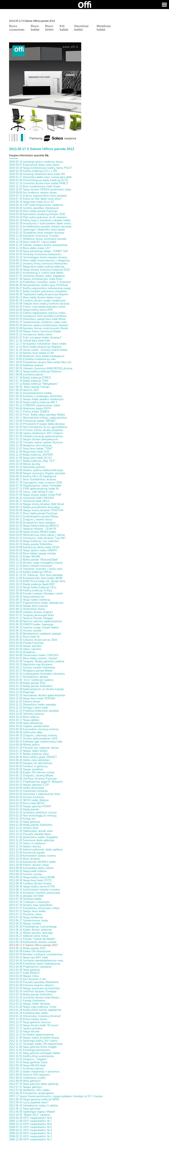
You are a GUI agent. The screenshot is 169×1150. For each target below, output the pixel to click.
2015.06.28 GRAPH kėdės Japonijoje (31, 624)
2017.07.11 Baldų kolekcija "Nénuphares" (33, 383)
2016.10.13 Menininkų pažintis (27, 467)
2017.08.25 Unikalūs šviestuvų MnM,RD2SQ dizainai (40, 368)
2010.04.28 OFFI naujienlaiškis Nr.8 (30, 1117)
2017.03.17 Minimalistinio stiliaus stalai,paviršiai (38, 417)
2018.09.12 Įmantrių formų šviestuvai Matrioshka (38, 263)
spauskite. (41, 155)
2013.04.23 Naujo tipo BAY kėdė (28, 957)
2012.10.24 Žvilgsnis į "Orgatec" (28, 1059)
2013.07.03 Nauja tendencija (26, 917)
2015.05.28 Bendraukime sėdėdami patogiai (35, 633)
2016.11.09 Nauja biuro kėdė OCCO (30, 457)
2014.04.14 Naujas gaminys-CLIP (29, 784)
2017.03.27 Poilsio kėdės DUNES (29, 411)
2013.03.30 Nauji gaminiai (24, 969)
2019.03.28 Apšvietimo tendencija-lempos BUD (37, 214)
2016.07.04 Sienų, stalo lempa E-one (31, 491)
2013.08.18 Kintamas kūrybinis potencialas (34, 892)
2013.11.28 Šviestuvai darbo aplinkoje (31, 840)
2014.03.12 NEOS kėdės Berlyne (29, 800)
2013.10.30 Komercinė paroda (27, 852)
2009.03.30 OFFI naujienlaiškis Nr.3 (30, 1133)
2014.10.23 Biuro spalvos (24, 716)
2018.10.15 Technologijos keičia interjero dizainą (38, 257)
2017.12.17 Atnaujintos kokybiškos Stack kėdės (38, 343)
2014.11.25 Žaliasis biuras (24, 701)
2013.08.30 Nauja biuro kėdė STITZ (30, 880)
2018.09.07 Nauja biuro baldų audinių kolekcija (36, 266)
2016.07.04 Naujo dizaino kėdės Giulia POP (35, 494)
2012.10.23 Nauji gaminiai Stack (28, 1062)
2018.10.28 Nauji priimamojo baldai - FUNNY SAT (38, 251)
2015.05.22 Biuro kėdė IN (24, 636)
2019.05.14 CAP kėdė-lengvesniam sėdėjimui (36, 204)
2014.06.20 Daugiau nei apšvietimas (30, 763)
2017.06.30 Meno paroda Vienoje (29, 386)
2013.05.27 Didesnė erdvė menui (28, 935)
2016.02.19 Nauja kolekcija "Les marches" (34, 541)
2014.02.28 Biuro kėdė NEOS (26, 803)
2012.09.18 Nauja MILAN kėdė (27, 1065)
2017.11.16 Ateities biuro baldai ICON (31, 352)
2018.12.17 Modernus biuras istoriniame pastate (37, 238)
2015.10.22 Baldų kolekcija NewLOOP (32, 584)
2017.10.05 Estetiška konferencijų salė (32, 359)
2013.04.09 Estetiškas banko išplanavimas (34, 963)
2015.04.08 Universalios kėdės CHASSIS (34, 655)
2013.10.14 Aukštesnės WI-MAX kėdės (32, 861)
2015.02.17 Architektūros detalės (28, 676)
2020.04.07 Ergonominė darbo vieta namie (34, 164)
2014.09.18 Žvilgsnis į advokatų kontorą (33, 735)
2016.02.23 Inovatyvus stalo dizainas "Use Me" (37, 538)
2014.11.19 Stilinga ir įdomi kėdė (28, 707)
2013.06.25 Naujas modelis (25, 923)
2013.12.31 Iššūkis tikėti (23, 827)
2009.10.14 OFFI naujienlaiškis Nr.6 (30, 1124)
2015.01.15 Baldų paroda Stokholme (30, 686)
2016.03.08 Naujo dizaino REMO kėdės (32, 531)
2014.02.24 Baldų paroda (24, 809)
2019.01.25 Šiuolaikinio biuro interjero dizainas (36, 232)
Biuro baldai (35, 27)
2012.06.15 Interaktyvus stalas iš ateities (33, 1105)
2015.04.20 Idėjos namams (25, 649)
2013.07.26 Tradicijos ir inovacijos (29, 901)
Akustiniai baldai (81, 27)
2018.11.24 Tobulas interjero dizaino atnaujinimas (38, 245)
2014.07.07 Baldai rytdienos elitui (29, 753)
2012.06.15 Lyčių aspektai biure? (28, 1102)
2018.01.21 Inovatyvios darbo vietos (30, 334)
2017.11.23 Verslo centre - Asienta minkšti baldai (38, 349)
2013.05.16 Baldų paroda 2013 (27, 948)
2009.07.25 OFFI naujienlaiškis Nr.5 (30, 1127)
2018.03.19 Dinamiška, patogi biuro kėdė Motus (37, 319)
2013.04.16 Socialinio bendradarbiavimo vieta (36, 960)
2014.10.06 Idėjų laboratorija (26, 723)
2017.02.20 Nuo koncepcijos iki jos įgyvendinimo (38, 426)
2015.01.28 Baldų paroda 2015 (27, 682)
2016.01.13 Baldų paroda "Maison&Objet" (34, 559)
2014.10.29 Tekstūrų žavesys (26, 713)
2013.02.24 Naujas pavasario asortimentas (34, 988)
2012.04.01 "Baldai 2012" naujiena (29, 1114)
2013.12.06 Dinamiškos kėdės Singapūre (33, 837)
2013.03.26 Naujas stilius (24, 975)
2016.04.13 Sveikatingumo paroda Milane (33, 516)
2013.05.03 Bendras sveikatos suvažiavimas (36, 954)
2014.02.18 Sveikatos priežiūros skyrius (33, 812)
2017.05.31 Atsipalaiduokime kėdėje (30, 393)
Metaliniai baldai (103, 27)
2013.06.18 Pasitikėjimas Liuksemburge (33, 926)
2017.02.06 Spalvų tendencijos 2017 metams (36, 433)
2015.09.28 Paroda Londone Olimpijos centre (36, 593)
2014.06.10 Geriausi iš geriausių (28, 766)
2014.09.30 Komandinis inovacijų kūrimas (34, 729)
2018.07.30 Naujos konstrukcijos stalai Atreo (35, 278)
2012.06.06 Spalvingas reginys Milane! (32, 1111)
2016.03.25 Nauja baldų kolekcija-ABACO (34, 525)
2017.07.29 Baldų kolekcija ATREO (30, 377)
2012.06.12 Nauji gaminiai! (25, 1108)
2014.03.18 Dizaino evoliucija (26, 797)
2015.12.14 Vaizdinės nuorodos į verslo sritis (35, 568)
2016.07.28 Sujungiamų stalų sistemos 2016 (35, 482)
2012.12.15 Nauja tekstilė (24, 1031)
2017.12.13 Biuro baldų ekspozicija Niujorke (35, 346)
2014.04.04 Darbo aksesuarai (26, 787)
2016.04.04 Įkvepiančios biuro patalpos (32, 522)
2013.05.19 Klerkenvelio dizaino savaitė (32, 942)
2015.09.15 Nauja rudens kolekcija (29, 599)
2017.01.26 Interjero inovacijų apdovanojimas (36, 436)
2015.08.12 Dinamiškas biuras (27, 608)
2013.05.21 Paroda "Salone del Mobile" (32, 938)
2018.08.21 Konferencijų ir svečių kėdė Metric (36, 272)
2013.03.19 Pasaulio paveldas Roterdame (34, 982)
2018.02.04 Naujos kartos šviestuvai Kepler (35, 331)
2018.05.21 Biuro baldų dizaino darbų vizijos (35, 297)
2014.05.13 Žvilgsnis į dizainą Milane (31, 775)
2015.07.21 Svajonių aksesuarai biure (31, 615)
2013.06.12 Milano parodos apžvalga (31, 932)
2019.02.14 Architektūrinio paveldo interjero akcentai (40, 226)
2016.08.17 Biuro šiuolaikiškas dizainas (32, 479)
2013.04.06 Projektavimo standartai (30, 966)
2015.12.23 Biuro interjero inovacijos (30, 565)
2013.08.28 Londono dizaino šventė (30, 883)
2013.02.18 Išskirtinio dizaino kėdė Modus (34, 997)
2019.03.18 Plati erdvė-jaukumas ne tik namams (38, 217)
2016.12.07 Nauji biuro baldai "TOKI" (31, 448)
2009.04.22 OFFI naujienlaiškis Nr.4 (30, 1130)
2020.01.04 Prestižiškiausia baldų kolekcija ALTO (38, 180)
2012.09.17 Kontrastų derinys (26, 1068)
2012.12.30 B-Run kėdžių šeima (28, 1019)
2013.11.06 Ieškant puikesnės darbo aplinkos (36, 849)
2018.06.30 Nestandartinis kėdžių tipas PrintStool (38, 285)
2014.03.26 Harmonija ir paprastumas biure (34, 794)
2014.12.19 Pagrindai (21, 692)
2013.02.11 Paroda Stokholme (27, 1000)
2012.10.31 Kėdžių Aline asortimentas (31, 1056)
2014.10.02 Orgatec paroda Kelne (29, 726)
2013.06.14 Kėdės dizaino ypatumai (30, 929)
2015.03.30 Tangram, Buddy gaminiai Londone (36, 661)
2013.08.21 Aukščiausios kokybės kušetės (34, 889)
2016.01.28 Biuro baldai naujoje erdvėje (32, 553)
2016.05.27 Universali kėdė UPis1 (29, 501)
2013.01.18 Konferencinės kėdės (28, 1013)
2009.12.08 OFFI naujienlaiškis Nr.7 (30, 1120)
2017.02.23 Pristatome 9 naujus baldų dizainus (37, 423)
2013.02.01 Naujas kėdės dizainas (29, 1003)
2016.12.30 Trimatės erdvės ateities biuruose (36, 442)
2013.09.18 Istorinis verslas (25, 874)
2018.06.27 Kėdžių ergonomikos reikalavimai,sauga (39, 288)
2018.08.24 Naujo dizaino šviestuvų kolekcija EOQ (39, 269)
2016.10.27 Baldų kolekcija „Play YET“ (32, 460)
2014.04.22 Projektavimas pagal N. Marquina (36, 781)
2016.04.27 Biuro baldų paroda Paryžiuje (33, 513)
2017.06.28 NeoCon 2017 (24, 389)
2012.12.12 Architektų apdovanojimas (31, 1034)
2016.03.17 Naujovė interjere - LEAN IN (32, 528)
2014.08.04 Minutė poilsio (24, 744)
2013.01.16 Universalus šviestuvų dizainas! (35, 1016)
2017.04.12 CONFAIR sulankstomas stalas (34, 405)
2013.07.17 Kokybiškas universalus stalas (34, 908)
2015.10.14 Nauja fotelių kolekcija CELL (33, 587)
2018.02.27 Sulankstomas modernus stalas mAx (38, 322)
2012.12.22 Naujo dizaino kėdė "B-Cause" (34, 1025)
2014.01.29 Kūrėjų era (22, 818)
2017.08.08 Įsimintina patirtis (26, 374)
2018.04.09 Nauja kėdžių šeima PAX (31, 309)
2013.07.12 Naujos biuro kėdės (27, 911)
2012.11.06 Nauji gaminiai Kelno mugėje (33, 1046)
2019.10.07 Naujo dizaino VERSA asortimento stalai (40, 189)
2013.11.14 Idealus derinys (25, 846)
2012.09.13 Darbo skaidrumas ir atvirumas (34, 1071)
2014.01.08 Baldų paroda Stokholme (30, 824)
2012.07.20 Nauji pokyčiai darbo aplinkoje (34, 1083)
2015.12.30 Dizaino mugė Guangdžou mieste (36, 562)
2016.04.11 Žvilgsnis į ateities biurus (31, 519)
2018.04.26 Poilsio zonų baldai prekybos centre (37, 306)
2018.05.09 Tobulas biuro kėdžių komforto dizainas (39, 303)
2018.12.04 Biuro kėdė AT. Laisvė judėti (32, 241)
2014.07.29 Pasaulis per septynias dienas (34, 747)
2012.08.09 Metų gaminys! (25, 1080)
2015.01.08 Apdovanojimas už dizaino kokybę (36, 689)
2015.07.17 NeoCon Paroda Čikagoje (31, 618)
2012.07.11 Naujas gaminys (25, 1087)
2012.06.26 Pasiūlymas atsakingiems (31, 1093)
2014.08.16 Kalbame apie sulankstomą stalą (35, 741)
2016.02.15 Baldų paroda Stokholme (30, 544)
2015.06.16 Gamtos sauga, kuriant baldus (34, 627)
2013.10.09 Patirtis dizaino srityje (29, 864)
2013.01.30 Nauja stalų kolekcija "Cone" (33, 1006)
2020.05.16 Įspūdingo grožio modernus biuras (36, 161)
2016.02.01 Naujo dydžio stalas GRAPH (33, 550)
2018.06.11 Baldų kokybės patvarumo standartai (38, 291)
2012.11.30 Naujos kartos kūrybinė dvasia (34, 1037)
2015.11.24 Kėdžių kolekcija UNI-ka (30, 571)
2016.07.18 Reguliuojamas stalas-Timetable (35, 485)
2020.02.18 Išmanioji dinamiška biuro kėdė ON (37, 174)
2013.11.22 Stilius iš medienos (27, 843)
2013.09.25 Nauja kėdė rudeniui (28, 871)
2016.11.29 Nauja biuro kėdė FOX (29, 451)
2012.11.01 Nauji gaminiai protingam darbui (34, 1053)
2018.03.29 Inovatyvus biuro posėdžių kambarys (38, 315)
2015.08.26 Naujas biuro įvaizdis (28, 605)
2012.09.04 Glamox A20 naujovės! (29, 1074)
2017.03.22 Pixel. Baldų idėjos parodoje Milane (37, 414)
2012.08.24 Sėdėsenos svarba (27, 1077)
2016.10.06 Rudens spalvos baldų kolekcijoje (36, 470)
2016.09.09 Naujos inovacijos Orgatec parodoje (37, 473)
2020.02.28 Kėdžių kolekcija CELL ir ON (33, 171)
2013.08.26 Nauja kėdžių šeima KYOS (32, 886)
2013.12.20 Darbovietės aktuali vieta (31, 831)
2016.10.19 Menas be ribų (24, 464)
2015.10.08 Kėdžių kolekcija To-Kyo (30, 590)
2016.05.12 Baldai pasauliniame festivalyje (34, 507)
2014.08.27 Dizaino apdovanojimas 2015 (33, 738)
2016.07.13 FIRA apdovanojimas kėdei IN (34, 488)
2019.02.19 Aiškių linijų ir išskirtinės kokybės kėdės (40, 220)
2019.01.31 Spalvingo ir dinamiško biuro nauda (37, 229)
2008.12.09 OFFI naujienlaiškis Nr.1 (30, 1139)
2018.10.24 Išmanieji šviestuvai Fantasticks (35, 254)
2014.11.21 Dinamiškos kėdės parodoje (32, 704)
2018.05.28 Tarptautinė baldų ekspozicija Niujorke (38, 294)
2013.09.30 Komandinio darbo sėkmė (31, 868)
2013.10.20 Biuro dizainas (24, 858)
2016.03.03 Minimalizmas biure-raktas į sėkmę (37, 534)
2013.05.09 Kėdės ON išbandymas (30, 951)
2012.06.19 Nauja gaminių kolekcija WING (34, 1099)
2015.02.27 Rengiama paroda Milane (31, 670)
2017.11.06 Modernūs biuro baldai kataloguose (36, 356)
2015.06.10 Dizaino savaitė (25, 630)
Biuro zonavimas (17, 27)
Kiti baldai (64, 27)
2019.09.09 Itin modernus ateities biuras (33, 192)
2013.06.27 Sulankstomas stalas (28, 920)
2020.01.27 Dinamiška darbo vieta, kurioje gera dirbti (40, 177)
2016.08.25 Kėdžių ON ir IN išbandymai (32, 476)
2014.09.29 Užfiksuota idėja (25, 732)
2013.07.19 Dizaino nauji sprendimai (30, 905)
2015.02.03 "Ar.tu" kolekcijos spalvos (31, 679)
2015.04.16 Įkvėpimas (22, 652)
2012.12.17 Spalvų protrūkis (25, 1028)
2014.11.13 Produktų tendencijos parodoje (34, 710)
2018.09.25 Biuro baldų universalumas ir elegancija (39, 260)
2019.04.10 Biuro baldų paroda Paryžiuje (33, 211)
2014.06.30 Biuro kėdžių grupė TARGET (33, 757)
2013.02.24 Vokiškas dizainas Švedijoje (32, 991)
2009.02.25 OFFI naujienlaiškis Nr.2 (30, 1136)
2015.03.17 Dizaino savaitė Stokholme (32, 667)
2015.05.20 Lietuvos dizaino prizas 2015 (33, 639)
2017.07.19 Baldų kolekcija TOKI (28, 380)
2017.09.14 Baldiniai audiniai (26, 365)
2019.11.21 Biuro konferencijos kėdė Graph (34, 186)
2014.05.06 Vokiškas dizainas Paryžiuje (33, 778)
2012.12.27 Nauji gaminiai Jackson (30, 1022)
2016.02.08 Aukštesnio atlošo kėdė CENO (34, 547)
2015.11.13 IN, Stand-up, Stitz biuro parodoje (36, 575)
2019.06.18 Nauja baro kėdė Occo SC (31, 201)
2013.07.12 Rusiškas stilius (25, 914)
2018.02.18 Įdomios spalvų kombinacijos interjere (38, 325)
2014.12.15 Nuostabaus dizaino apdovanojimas (37, 695)
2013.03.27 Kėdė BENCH (24, 972)
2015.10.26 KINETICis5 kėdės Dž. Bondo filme (37, 581)
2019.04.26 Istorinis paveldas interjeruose (34, 208)
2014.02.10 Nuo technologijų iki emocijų (32, 815)
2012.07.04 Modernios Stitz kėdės (29, 1090)
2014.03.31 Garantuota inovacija (28, 790)
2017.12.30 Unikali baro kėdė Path (29, 340)
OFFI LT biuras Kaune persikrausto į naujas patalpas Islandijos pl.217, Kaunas (56, 1096)
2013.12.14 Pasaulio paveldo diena (30, 834)
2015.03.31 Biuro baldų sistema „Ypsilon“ (33, 658)
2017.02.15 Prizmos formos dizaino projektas (36, 430)
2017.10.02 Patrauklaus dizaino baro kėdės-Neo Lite (40, 362)
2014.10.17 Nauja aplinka (24, 720)
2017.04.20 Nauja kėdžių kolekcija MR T (33, 402)
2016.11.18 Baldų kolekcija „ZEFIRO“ (31, 454)
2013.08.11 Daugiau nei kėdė (26, 895)
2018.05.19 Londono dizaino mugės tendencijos (37, 300)
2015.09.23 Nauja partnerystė (26, 596)
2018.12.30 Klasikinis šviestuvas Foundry (34, 235)
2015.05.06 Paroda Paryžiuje (26, 642)
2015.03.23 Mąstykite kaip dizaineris (31, 664)
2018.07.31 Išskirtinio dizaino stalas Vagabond (37, 275)
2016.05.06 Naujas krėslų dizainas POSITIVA (36, 510)
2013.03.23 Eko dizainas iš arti (27, 979)
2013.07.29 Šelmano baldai (25, 898)
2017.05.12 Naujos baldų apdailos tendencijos (36, 399)
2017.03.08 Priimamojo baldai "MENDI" (32, 420)
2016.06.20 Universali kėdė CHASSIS (31, 497)
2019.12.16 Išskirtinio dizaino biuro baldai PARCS (38, 183)
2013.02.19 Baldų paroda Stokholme (30, 994)
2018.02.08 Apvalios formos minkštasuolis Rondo (38, 328)
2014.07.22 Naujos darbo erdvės (28, 750)
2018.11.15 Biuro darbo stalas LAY (29, 248)
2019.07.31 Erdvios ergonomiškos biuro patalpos (38, 195)
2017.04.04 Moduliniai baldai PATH (29, 408)
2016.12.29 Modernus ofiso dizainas (30, 445)
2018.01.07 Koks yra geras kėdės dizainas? (35, 337)
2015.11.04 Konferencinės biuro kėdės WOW (35, 578)
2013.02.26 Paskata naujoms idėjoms (31, 985)
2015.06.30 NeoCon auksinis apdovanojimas (35, 621)
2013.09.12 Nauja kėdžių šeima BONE (32, 877)
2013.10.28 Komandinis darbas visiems (32, 855)
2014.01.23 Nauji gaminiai (24, 821)
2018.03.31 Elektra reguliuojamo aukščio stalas (37, 312)
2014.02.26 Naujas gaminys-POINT (30, 806)
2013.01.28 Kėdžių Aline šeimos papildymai (35, 1009)
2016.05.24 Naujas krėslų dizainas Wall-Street (36, 504)
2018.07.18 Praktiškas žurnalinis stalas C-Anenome (40, 282)
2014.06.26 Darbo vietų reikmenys (29, 760)
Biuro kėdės (49, 27)
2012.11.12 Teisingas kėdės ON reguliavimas (36, 1043)
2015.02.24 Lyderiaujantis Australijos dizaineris (37, 673)
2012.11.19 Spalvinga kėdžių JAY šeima (33, 1040)
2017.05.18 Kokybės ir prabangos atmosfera (35, 396)
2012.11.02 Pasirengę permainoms (29, 1050)
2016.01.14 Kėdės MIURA (24, 556)
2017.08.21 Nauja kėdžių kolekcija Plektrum (35, 371)
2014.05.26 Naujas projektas (26, 769)
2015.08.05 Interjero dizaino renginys (31, 612)
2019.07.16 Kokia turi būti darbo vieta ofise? (35, 198)
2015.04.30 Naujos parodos (25, 645)
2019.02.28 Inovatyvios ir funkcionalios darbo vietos (40, 223)
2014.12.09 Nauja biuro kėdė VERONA (32, 698)
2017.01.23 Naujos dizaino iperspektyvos (33, 439)
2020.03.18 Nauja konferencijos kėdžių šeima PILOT (40, 167)
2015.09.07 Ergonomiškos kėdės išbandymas (36, 602)
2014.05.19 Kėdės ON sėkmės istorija (31, 772)
